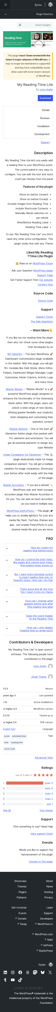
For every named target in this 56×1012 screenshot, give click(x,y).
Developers (46, 918)
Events (22, 913)
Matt (48, 939)
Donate (20, 918)
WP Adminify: (15, 354)
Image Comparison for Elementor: (22, 454)
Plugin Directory (44, 14)
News (49, 886)
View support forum (41, 833)
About (49, 881)
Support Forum (44, 316)
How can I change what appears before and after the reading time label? (38, 603)
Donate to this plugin (41, 861)
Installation (43, 126)
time (6, 742)
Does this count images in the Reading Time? (39, 617)
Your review (46, 810)
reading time (17, 742)
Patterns (21, 897)
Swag (21, 924)
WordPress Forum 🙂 (34, 263)
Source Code (45, 300)
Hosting (48, 892)
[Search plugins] (20, 25)
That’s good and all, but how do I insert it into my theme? (36, 591)
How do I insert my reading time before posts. (38, 549)
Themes (21, 886)
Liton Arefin (46, 89)
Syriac (42, 964)
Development (42, 134)
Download (45, 98)
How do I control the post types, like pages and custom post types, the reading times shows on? (33, 562)
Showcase (20, 881)
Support (45, 142)
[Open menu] (5, 4)
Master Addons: (18, 428)
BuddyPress (44, 950)
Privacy (48, 897)
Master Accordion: (13, 485)
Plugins (22, 892)
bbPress (46, 945)
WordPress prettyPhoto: (21, 510)
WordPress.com (42, 934)
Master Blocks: (14, 389)
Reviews (45, 118)
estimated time (19, 736)
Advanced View (44, 757)
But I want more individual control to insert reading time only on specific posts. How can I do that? (33, 577)
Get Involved (19, 907)
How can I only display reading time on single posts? (36, 629)
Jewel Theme (38, 676)
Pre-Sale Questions (42, 321)
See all (7, 810)
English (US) (9, 729)
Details (46, 110)
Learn (50, 907)
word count (9, 749)
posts (7, 736)
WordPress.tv (43, 924)
